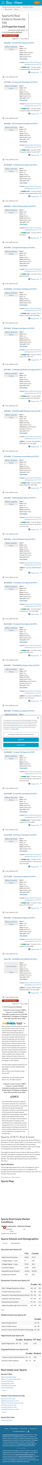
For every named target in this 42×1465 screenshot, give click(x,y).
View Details (23, 59)
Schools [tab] (5, 1243)
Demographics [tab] (15, 1243)
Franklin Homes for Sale (8, 1405)
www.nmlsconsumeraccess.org (24, 1454)
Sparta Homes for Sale (8, 1398)
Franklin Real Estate (7, 1381)
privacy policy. (15, 729)
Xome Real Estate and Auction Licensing (13, 1434)
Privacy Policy (14, 1428)
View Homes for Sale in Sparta (10, 1177)
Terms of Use (23, 1428)
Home (6, 1428)
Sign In (37, 2)
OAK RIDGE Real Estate (8, 1385)
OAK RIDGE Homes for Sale (10, 1409)
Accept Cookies (21, 745)
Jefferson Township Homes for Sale (12, 1403)
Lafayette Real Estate (7, 1383)
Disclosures (33, 1428)
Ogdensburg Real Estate (8, 1377)
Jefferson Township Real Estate (11, 1379)
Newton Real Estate (7, 1388)
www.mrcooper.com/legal (26, 1456)
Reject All (21, 739)
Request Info (35, 72)
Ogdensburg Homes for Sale (10, 1401)
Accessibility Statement (19, 1431)
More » (3, 1310)
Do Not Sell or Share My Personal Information (21, 734)
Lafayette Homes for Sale (9, 1407)
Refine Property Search (10, 35)
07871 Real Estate (6, 1420)
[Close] (38, 718)
